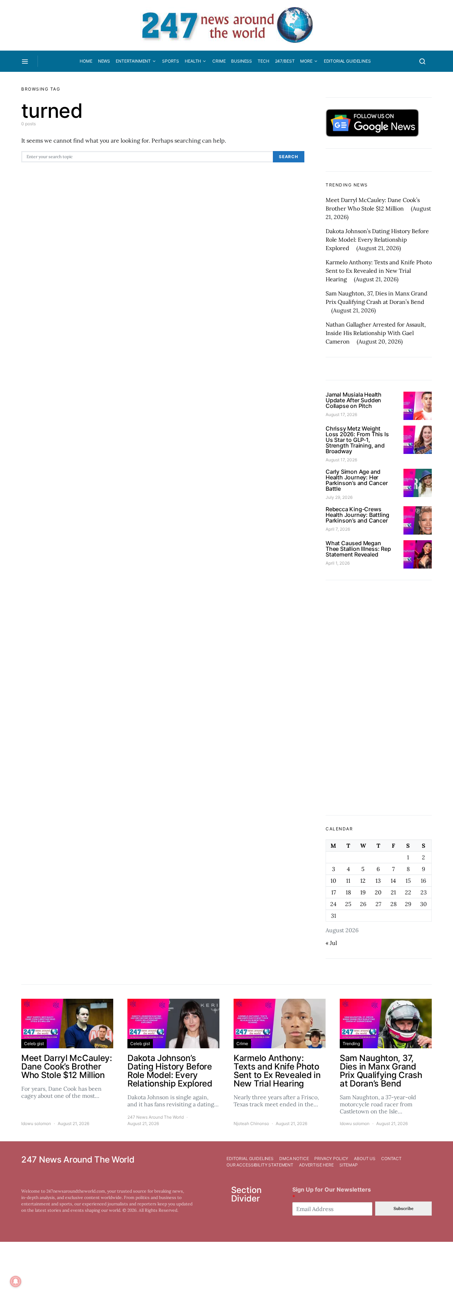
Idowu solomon (36, 1123)
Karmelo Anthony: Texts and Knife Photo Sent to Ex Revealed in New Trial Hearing (379, 271)
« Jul (331, 942)
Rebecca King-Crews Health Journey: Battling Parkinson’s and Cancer (357, 515)
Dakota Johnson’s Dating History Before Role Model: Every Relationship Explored (377, 239)
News (104, 61)
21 (393, 892)
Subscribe (403, 1208)
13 (378, 880)
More (306, 61)
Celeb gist (34, 1043)
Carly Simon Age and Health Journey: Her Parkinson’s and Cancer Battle (357, 480)
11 (348, 880)
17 (333, 892)
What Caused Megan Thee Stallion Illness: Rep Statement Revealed (358, 549)
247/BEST (285, 61)
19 (363, 892)
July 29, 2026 (339, 497)
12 (363, 880)
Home (86, 61)
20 (378, 892)
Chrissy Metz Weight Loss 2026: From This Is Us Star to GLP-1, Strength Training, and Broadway (357, 440)
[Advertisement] (379, 698)
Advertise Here (316, 1165)
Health (193, 61)
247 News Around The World (155, 1117)
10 (333, 880)
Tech (263, 61)
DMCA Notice (294, 1158)
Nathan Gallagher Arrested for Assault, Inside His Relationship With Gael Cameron (376, 333)
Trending (351, 1043)
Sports (170, 61)
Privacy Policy (331, 1158)
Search (288, 156)
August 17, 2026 (341, 414)
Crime (218, 61)
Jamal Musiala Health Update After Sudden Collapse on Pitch (354, 400)
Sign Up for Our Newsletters (331, 1193)
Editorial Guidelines (347, 61)
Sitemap (348, 1165)
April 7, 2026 (338, 529)
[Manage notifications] (15, 1281)
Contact (391, 1158)
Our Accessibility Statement (259, 1165)
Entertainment (133, 61)
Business (241, 61)
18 (348, 892)
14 (393, 880)
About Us (364, 1158)
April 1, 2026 (338, 563)
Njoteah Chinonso (251, 1123)
